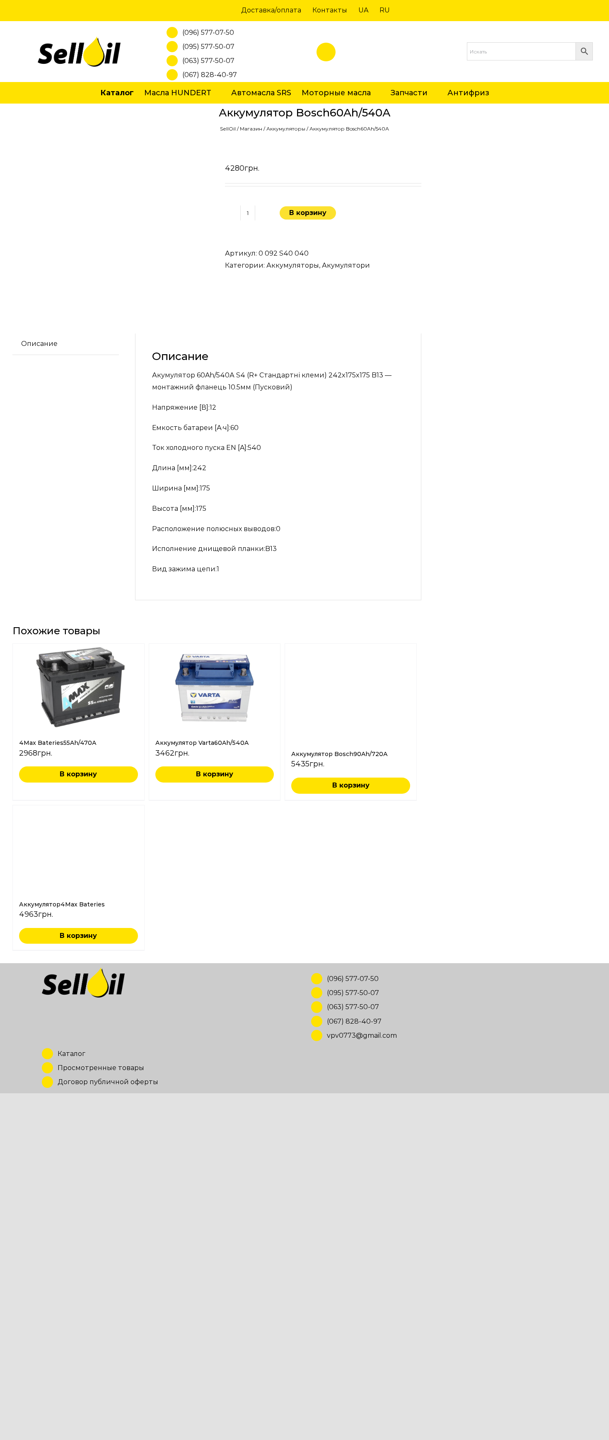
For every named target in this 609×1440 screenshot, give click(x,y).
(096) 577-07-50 (208, 32)
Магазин (251, 129)
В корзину (307, 213)
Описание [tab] (39, 344)
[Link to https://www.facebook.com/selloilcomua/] (326, 52)
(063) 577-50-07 (208, 61)
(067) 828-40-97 (209, 75)
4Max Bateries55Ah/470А (58, 743)
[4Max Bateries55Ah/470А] (78, 687)
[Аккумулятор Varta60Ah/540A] (214, 687)
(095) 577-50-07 (208, 47)
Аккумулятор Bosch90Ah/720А (339, 1277)
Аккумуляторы (285, 129)
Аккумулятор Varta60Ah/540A (202, 743)
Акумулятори (346, 265)
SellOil (228, 129)
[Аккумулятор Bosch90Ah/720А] (350, 954)
